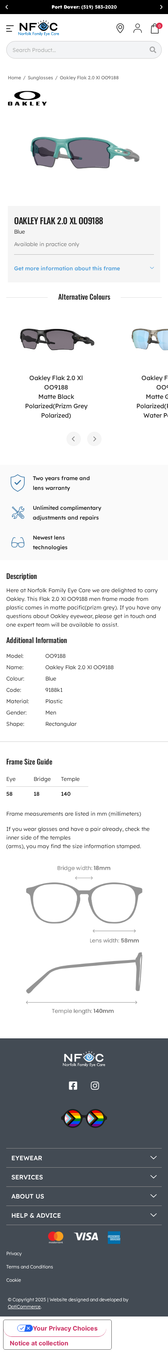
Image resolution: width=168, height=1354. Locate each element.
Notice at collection (39, 1343)
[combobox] (75, 49)
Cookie (13, 1280)
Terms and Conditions (29, 1267)
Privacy (14, 1253)
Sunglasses (40, 77)
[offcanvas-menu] (10, 28)
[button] (6, 7)
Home (14, 77)
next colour (94, 439)
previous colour (73, 439)
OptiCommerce (24, 1306)
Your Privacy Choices (65, 1328)
